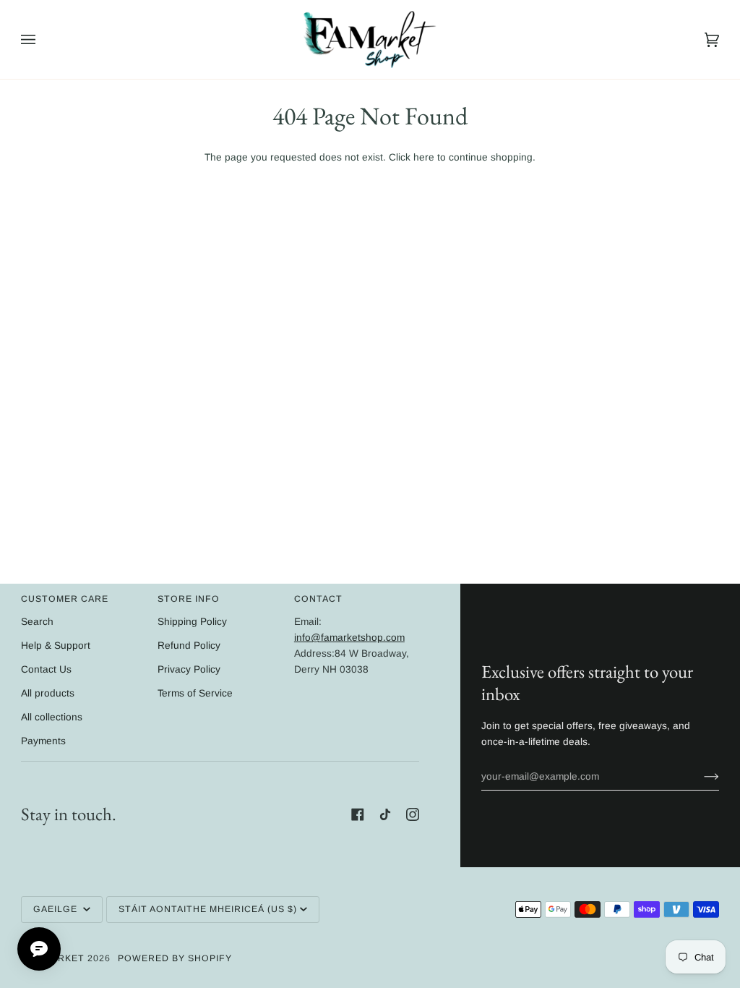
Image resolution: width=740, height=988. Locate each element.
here (423, 157)
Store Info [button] (189, 599)
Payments (43, 741)
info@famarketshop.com (349, 637)
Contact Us (46, 669)
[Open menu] (42, 39)
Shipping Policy (192, 621)
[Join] (700, 776)
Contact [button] (318, 599)
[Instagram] (412, 814)
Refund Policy (189, 645)
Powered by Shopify (175, 958)
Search (37, 621)
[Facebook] (357, 814)
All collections (51, 717)
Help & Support (55, 645)
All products (47, 693)
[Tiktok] (385, 814)
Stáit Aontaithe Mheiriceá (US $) (208, 909)
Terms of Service (195, 693)
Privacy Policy (189, 669)
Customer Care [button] (64, 599)
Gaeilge (56, 909)
